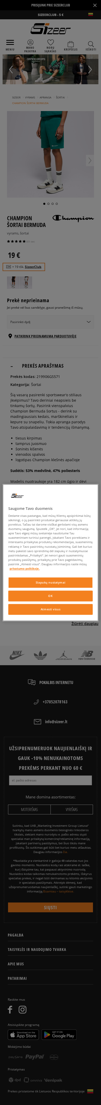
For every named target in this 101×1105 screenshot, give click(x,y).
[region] (51, 552)
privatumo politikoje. (25, 568)
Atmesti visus (50, 609)
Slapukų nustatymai (50, 582)
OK (50, 596)
